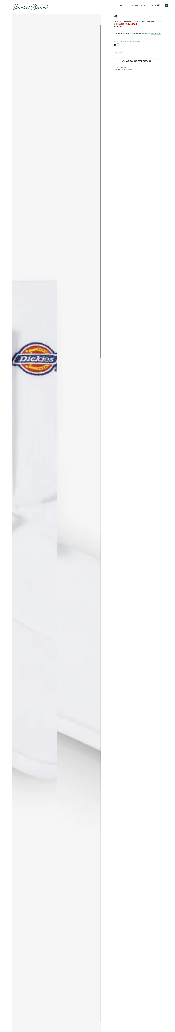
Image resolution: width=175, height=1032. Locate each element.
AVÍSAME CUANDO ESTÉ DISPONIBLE (138, 61)
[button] (8, 5)
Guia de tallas (120, 67)
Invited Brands (156, 34)
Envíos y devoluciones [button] (124, 69)
